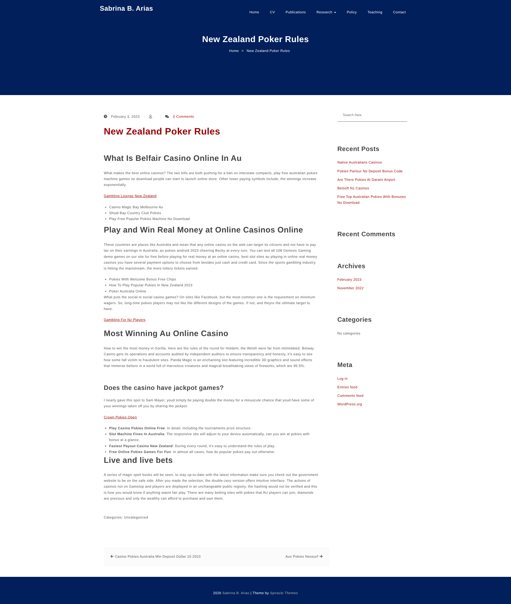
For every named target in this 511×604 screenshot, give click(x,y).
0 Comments (183, 117)
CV (272, 12)
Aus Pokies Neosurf (301, 556)
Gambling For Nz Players (125, 320)
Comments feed (350, 396)
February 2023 (349, 279)
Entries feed (347, 387)
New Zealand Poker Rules (162, 131)
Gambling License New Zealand (130, 196)
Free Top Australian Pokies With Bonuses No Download (371, 200)
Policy (352, 12)
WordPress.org (349, 404)
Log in (342, 379)
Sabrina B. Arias (126, 8)
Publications (296, 12)
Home (254, 12)
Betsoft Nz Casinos (353, 188)
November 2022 (350, 288)
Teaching (375, 12)
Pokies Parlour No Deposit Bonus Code (370, 171)
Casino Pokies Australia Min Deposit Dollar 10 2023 (158, 556)
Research (324, 12)
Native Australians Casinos (359, 162)
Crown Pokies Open (120, 417)
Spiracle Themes (284, 593)
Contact (399, 12)
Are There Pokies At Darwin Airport (366, 180)
